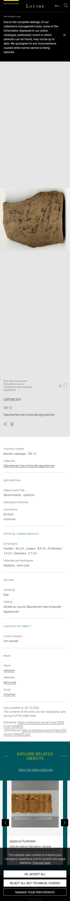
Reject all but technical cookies (35, 883)
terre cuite (10, 682)
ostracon (9, 670)
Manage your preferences (35, 892)
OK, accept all (35, 874)
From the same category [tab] (36, 770)
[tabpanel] (35, 822)
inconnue (9, 694)
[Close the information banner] (64, 35)
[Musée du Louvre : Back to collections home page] (35, 6)
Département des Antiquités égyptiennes (29, 465)
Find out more (41, 863)
